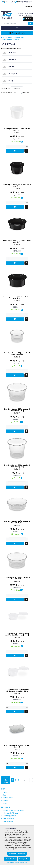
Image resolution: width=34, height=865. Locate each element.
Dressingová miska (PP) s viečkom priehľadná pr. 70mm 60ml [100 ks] (17, 634)
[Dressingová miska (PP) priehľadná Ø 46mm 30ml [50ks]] (17, 336)
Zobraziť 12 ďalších (6, 780)
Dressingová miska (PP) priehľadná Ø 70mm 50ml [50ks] (17, 522)
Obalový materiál (19, 37)
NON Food (9, 37)
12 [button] (15, 93)
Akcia (4, 795)
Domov (5, 792)
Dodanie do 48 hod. (10, 3)
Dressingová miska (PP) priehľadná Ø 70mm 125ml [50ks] (17, 466)
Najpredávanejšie (8, 798)
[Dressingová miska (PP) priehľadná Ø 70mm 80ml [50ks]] (17, 560)
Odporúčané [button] (16, 88)
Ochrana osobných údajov (11, 813)
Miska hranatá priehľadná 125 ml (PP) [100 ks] (17, 746)
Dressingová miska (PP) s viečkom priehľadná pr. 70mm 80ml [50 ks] (17, 690)
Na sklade (26, 93)
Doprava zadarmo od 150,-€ (23, 3)
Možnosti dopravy (8, 818)
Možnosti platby (8, 821)
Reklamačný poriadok (9, 816)
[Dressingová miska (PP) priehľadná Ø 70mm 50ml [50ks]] (17, 504)
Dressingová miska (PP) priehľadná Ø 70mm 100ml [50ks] (17, 410)
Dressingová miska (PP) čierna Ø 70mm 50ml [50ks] (17, 241)
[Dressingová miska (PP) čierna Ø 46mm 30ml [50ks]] (17, 168)
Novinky (5, 803)
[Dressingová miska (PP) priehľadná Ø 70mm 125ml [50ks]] (17, 448)
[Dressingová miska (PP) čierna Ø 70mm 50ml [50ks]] (17, 224)
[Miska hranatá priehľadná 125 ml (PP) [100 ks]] (17, 728)
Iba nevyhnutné (23, 859)
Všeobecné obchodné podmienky (13, 810)
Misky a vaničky (7, 39)
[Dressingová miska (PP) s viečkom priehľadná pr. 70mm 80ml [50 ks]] (17, 672)
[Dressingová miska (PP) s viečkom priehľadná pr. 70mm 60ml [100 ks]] (17, 616)
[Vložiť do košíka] (15, 151)
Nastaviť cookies (11, 859)
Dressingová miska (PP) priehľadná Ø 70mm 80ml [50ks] (17, 578)
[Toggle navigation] (17, 28)
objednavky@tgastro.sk (26, 1)
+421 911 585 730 (11, 1)
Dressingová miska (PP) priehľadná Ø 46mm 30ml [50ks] (17, 354)
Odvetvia (5, 800)
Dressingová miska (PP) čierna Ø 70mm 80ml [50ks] (17, 297)
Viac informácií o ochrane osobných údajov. (17, 862)
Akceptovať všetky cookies (17, 853)
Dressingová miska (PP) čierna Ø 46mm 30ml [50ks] (17, 185)
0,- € (27, 19)
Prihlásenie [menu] (28, 6)
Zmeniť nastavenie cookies (11, 824)
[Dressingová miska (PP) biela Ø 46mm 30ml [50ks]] (17, 112)
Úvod (2, 37)
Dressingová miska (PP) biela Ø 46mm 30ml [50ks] (17, 129)
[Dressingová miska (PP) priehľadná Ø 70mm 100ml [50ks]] (17, 392)
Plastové (16, 39)
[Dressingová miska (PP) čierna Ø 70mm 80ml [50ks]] (17, 280)
